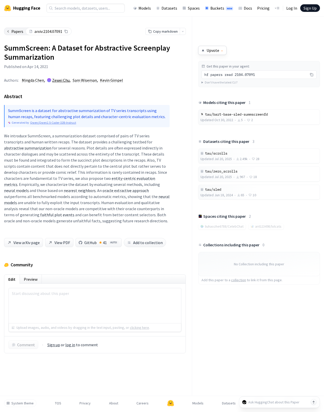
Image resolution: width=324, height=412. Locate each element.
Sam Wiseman (85, 80)
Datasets (169, 8)
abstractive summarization (27, 147)
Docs (248, 8)
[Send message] (314, 402)
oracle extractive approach (126, 190)
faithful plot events (57, 214)
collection (238, 280)
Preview (30, 279)
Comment (26, 344)
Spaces (194, 8)
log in (70, 344)
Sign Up (310, 8)
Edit (11, 279)
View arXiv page (26, 242)
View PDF (62, 242)
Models (144, 8)
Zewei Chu (61, 80)
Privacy (85, 403)
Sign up (53, 344)
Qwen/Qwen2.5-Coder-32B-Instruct (53, 122)
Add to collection (148, 242)
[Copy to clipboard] (66, 31)
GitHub (100, 242)
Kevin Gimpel (111, 80)
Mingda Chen (33, 80)
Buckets (221, 8)
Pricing (263, 8)
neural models (16, 190)
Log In (291, 8)
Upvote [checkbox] (215, 50)
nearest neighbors (80, 190)
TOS (58, 403)
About (113, 403)
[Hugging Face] (170, 403)
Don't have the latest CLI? (221, 82)
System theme (22, 403)
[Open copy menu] (183, 31)
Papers (17, 31)
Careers (142, 403)
